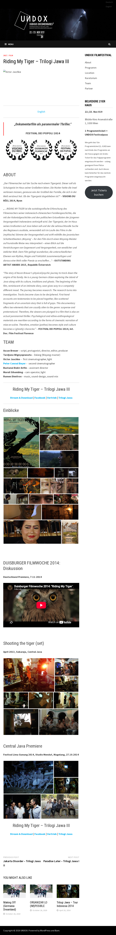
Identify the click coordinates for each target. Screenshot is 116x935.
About (88, 62)
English (109, 6)
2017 (5, 55)
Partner (89, 88)
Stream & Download (21, 397)
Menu (11, 44)
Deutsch (109, 2)
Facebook (40, 397)
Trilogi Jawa (65, 397)
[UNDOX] (58, 24)
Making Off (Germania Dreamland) (9, 906)
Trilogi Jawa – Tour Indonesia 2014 (67, 904)
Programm (90, 67)
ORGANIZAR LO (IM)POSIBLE (38, 904)
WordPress (45, 930)
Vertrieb (52, 397)
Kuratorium (91, 78)
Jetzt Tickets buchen (99, 192)
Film (11, 55)
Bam (57, 930)
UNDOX (24, 930)
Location (89, 72)
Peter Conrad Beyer (14, 363)
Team (88, 83)
